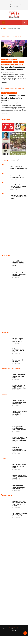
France (21, 61)
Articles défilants (6, 61)
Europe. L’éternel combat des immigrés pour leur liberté (19, 340)
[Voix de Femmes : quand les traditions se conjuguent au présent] (6, 487)
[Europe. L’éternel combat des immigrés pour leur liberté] (6, 340)
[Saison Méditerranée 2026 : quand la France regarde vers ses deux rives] (6, 476)
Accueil (4, 59)
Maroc (9, 92)
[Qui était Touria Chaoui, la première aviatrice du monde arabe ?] (6, 262)
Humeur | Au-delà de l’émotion (18, 360)
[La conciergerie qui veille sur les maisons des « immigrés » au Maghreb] (6, 503)
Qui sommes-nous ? (14, 627)
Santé (14, 64)
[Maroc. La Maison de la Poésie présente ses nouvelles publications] (6, 439)
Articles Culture (12, 59)
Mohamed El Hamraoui (7, 103)
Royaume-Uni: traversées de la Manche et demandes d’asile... (18, 196)
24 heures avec (16, 446)
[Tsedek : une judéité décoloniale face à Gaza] (6, 376)
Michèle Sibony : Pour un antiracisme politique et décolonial (19, 386)
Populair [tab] (14, 161)
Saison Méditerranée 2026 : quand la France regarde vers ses (19, 476)
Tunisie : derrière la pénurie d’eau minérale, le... (18, 167)
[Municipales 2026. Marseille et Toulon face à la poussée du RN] (6, 428)
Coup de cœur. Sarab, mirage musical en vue (17, 176)
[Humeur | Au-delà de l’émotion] (6, 361)
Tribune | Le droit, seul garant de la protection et (19, 412)
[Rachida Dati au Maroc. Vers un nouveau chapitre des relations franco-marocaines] (6, 449)
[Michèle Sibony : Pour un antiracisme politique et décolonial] (6, 386)
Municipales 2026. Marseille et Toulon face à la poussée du (19, 428)
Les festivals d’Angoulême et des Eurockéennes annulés (13, 68)
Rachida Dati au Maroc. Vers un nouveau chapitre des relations (19, 450)
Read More (4, 82)
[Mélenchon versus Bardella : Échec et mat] (6, 350)
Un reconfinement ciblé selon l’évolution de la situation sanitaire (13, 97)
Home (4, 28)
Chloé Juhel (5, 72)
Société (20, 64)
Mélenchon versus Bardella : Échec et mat (18, 350)
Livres (3, 64)
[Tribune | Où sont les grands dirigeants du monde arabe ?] (6, 402)
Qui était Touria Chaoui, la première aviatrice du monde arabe (18, 263)
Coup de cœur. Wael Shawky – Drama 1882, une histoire (19, 274)
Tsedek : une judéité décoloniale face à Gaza (18, 376)
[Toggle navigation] (3, 22)
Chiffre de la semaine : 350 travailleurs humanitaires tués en (19, 514)
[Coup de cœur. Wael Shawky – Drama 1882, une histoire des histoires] (6, 274)
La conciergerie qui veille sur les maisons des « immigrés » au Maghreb (19, 503)
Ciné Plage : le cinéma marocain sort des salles (19, 466)
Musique (9, 64)
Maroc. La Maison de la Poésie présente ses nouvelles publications (19, 438)
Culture (15, 61)
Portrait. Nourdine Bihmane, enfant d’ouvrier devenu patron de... (18, 186)
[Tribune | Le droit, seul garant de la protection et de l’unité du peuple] (6, 412)
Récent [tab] (6, 161)
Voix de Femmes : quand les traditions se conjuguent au (18, 487)
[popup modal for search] (24, 22)
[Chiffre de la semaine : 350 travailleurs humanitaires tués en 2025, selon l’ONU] (6, 514)
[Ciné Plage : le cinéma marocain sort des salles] (6, 466)
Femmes (14, 383)
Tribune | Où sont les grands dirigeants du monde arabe (19, 402)
